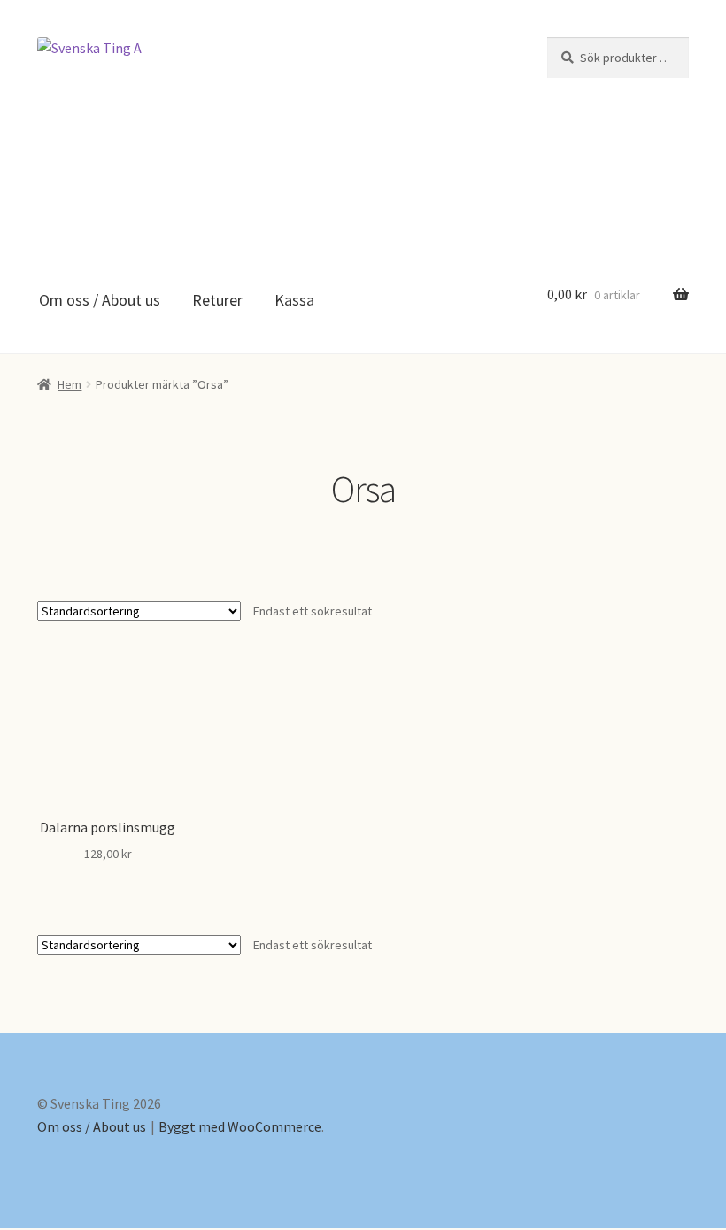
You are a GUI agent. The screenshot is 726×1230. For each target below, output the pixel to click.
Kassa (294, 300)
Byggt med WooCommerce (239, 1126)
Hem (69, 384)
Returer (217, 300)
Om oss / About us (99, 300)
